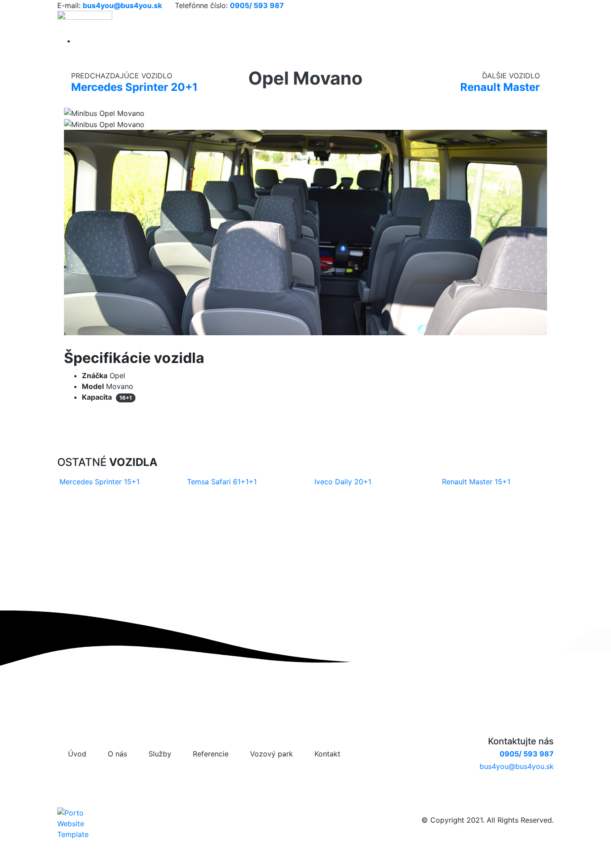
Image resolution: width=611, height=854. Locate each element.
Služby (160, 753)
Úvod (77, 753)
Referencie (211, 753)
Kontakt (327, 753)
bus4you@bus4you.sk (516, 766)
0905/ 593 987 (527, 753)
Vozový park (271, 753)
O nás (117, 753)
